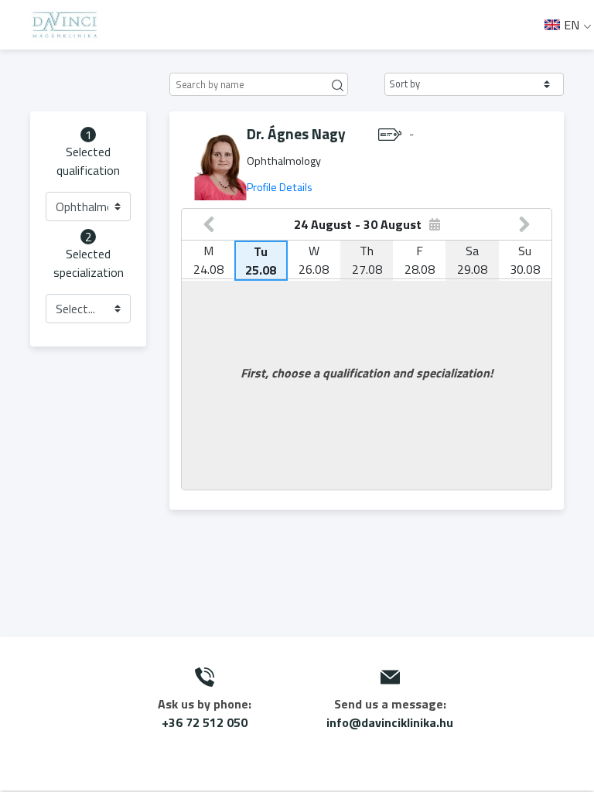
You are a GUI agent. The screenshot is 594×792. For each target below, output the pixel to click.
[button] (474, 84)
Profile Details (279, 187)
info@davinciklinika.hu (389, 722)
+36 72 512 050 (205, 722)
